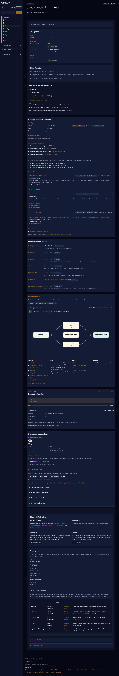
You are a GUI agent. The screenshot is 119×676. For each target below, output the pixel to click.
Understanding (34, 669)
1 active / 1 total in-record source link (55, 279)
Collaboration (95, 669)
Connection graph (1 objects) (40, 498)
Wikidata (32, 370)
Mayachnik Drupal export (40, 95)
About (26, 669)
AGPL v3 (33, 661)
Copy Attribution (36, 543)
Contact (102, 669)
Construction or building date (40, 311)
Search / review (49, 252)
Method (108, 669)
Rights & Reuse (34, 527)
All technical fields (37, 645)
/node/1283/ (34, 570)
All (30, 311)
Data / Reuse (28, 672)
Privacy (64, 669)
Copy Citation (77, 543)
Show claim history (36, 187)
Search (19, 13)
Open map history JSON (61, 483)
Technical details (35, 189)
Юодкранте (50, 46)
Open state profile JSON (106, 392)
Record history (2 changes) (39, 492)
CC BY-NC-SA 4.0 (39, 663)
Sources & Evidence (38, 672)
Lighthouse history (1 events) (40, 487)
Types (47, 672)
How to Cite (80, 669)
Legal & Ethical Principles (54, 669)
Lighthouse (106, 3)
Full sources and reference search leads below (60, 234)
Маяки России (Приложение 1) (42, 97)
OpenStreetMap (34, 368)
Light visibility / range (55, 311)
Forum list (58, 672)
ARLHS (32, 363)
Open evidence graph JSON (36, 383)
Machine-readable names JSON (38, 100)
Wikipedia (33, 373)
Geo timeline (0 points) (38, 503)
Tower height (66, 311)
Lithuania (113, 3)
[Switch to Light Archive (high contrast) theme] (2, 7)
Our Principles (42, 669)
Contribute (88, 669)
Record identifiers (37, 640)
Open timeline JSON (34, 483)
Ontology (52, 672)
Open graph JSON (47, 483)
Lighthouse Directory (36, 365)
